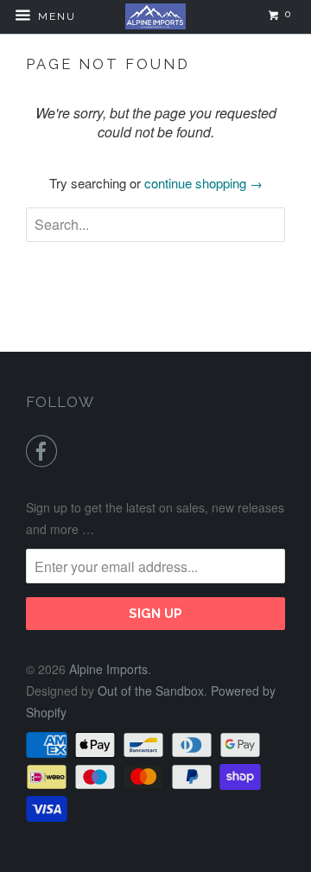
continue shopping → (203, 183)
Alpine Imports (108, 669)
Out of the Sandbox (151, 690)
